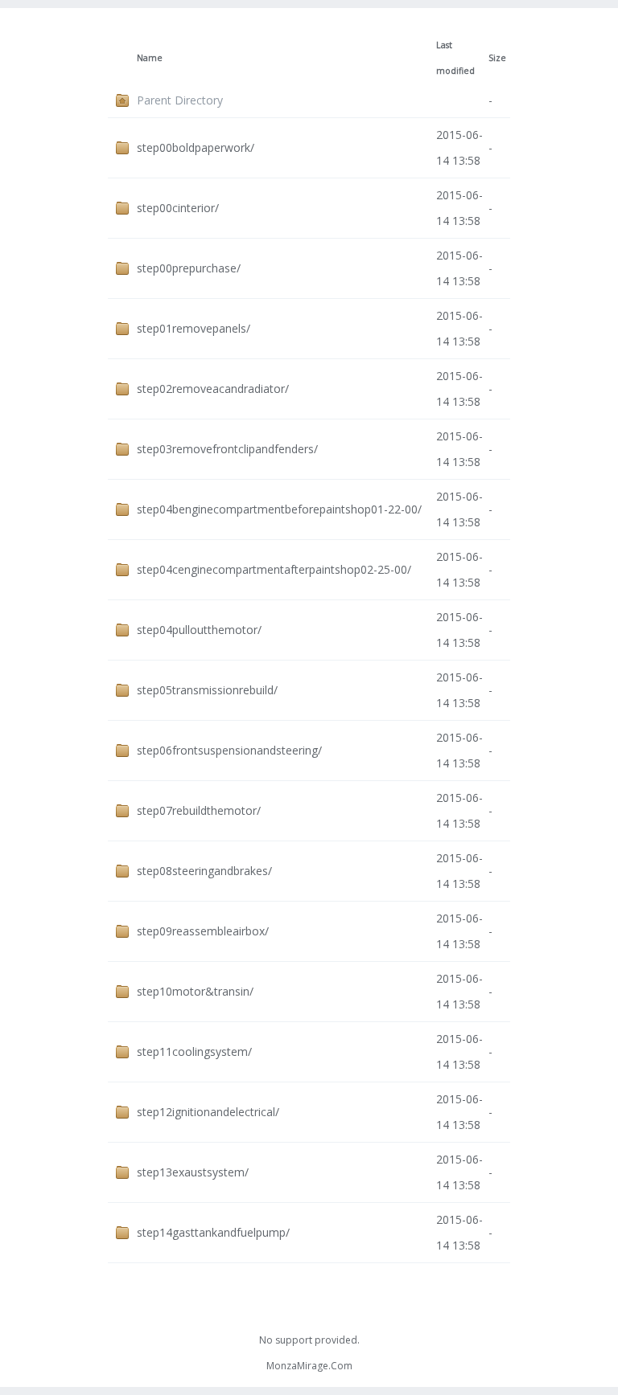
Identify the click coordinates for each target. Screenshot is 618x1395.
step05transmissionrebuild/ (207, 690)
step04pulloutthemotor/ (199, 629)
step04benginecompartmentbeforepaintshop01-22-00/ (279, 509)
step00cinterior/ (178, 207)
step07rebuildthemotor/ (199, 810)
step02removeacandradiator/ (213, 388)
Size (497, 57)
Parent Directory (180, 100)
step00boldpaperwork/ (195, 147)
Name (150, 57)
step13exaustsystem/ (193, 1172)
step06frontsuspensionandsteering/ (229, 750)
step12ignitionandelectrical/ (208, 1111)
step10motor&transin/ (195, 991)
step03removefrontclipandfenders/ (227, 448)
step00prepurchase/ (189, 268)
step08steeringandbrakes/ (204, 870)
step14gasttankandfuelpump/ (213, 1232)
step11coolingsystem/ (194, 1051)
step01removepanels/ (193, 328)
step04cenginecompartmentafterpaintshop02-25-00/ (274, 569)
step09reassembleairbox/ (203, 931)
